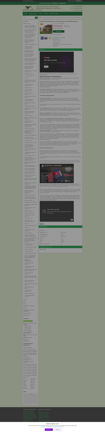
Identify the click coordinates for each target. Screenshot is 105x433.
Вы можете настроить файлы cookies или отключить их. (52, 426)
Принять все (48, 429)
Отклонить (58, 429)
